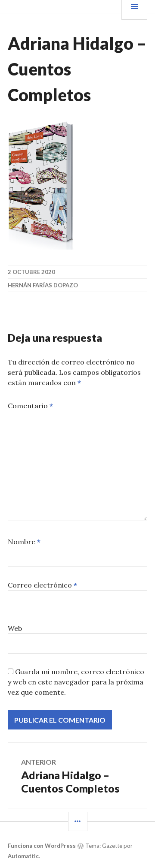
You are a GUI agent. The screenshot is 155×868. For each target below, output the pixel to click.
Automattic (23, 856)
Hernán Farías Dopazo (43, 285)
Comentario (30, 405)
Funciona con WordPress (42, 845)
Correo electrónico (42, 585)
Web (15, 628)
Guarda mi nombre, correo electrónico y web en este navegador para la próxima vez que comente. (76, 681)
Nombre (24, 541)
